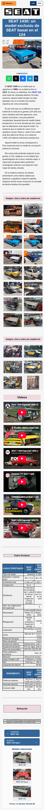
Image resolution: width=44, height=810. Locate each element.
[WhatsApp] (9, 78)
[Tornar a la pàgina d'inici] (22, 11)
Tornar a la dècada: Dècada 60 (22, 804)
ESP (39, 3)
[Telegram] (30, 78)
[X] (16, 78)
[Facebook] (23, 78)
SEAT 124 (36, 92)
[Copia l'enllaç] (36, 78)
